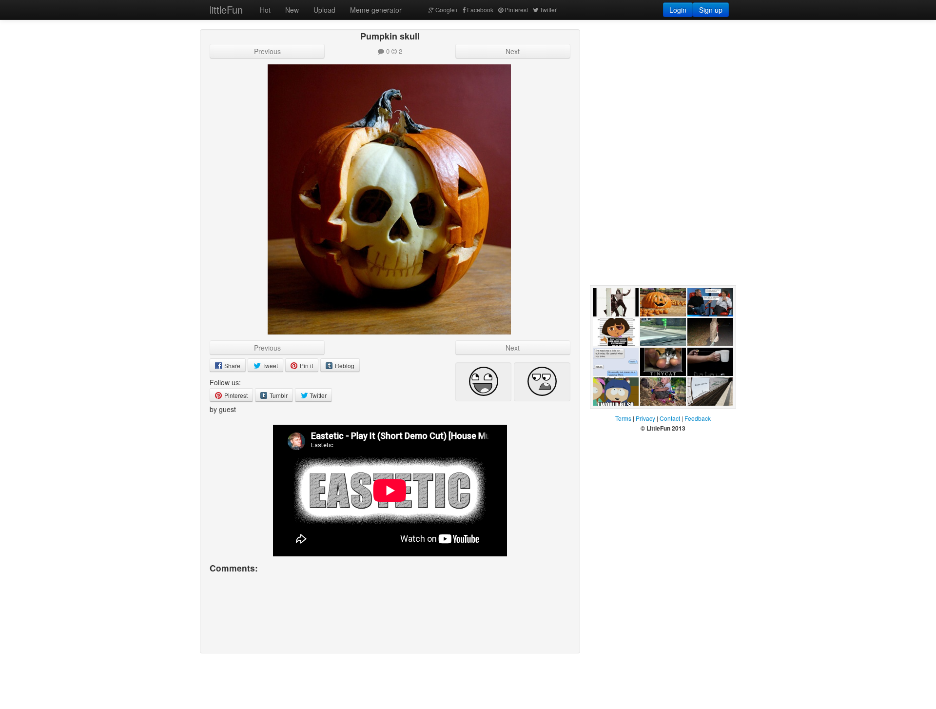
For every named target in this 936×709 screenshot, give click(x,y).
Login (677, 10)
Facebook (480, 9)
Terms (623, 418)
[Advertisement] (663, 90)
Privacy (645, 418)
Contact (670, 418)
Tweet (269, 365)
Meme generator (376, 10)
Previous (267, 51)
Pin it (305, 365)
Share (231, 365)
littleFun (226, 9)
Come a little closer (706, 415)
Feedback (697, 418)
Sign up (710, 10)
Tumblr (278, 395)
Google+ (446, 9)
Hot (265, 10)
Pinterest (516, 9)
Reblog (343, 365)
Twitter (548, 9)
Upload (324, 10)
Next (513, 51)
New (292, 10)
